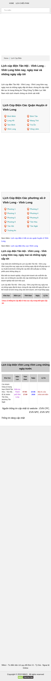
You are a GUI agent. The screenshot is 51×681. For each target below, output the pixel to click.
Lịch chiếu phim (22, 3)
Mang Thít (34, 121)
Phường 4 (34, 213)
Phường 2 (34, 209)
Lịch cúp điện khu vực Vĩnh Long (24, 246)
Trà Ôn (33, 125)
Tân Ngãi (34, 226)
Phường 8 (34, 218)
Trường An (11, 230)
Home (6, 58)
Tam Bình (11, 125)
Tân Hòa (33, 222)
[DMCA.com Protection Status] (25, 678)
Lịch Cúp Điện (16, 58)
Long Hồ (10, 121)
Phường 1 (11, 209)
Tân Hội (10, 226)
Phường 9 (11, 222)
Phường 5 (11, 218)
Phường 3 (11, 213)
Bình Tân (34, 116)
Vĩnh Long (11, 129)
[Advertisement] (25, 28)
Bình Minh (11, 116)
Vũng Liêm (34, 129)
